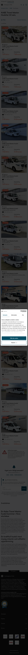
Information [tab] (14, 315)
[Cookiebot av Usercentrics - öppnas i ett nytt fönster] (20, 311)
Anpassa (13, 342)
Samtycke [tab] (5, 315)
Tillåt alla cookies (14, 338)
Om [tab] (23, 315)
